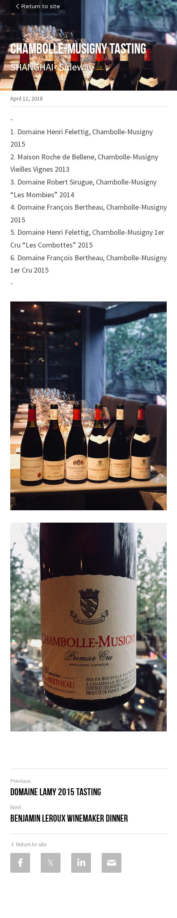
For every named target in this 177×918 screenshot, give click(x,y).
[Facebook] (20, 863)
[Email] (111, 863)
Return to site (40, 6)
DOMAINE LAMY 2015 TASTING (55, 792)
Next (15, 807)
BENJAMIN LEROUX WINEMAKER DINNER (69, 818)
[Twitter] (51, 863)
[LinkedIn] (81, 863)
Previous (20, 781)
